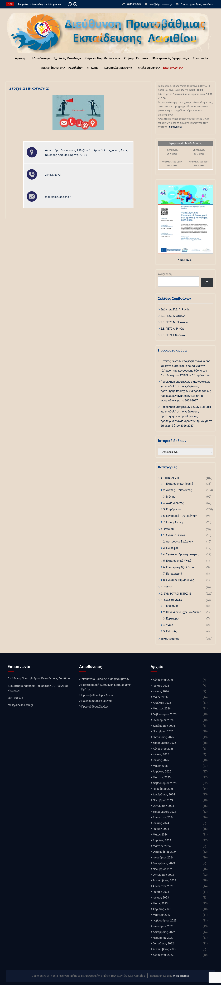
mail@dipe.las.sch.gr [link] (20, 705)
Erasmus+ (199, 58)
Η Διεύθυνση (39, 58)
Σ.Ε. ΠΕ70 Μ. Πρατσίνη (175, 322)
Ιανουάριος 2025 (163, 788)
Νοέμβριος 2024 (163, 800)
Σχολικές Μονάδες (66, 58)
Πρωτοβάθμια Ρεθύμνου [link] (96, 701)
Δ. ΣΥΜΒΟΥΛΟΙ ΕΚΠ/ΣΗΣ (176, 593)
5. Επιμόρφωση (172, 509)
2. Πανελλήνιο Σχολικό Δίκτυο (182, 612)
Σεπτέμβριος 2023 (164, 880)
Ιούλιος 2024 (161, 823)
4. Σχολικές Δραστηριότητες (181, 554)
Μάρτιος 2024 (162, 846)
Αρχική (20, 58)
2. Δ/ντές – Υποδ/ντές (177, 490)
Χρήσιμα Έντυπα (135, 58)
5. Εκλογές (170, 631)
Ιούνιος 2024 (161, 828)
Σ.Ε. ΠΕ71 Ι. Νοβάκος (173, 335)
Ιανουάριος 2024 (163, 857)
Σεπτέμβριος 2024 (164, 811)
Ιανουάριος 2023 (163, 926)
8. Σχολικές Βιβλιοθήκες (178, 580)
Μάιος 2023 (160, 903)
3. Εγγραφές (171, 548)
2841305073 (134, 4)
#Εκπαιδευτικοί (51, 67)
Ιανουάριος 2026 (163, 720)
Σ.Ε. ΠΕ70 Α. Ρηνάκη (173, 328)
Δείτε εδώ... (185, 260)
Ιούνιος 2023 (161, 897)
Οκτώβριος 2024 (163, 806)
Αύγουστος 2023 (163, 886)
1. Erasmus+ (170, 605)
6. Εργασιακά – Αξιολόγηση (180, 515)
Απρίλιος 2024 (162, 840)
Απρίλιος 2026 (162, 702)
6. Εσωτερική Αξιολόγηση (179, 567)
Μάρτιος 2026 (162, 708)
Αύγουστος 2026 (163, 679)
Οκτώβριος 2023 (163, 874)
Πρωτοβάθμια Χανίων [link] (94, 706)
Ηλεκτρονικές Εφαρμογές (169, 58)
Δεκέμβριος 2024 (164, 794)
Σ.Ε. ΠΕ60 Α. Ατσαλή (173, 316)
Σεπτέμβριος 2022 (164, 949)
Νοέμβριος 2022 (163, 937)
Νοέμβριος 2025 (163, 731)
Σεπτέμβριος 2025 (164, 742)
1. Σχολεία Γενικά (174, 535)
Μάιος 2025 (160, 765)
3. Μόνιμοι (169, 496)
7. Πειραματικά (172, 573)
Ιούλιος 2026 (161, 685)
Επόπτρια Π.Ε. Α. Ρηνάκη (176, 309)
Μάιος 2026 (160, 697)
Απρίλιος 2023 (162, 909)
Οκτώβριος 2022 (163, 943)
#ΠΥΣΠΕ (92, 67)
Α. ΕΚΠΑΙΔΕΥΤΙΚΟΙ (172, 478)
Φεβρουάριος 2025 (164, 783)
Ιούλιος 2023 (161, 891)
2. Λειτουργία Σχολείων (178, 541)
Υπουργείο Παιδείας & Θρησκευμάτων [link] (105, 679)
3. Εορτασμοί (171, 618)
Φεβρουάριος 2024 (164, 851)
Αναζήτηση (165, 274)
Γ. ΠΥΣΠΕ (166, 587)
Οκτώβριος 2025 (163, 737)
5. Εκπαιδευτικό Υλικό (177, 560)
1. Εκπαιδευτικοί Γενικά (178, 483)
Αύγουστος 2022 (163, 955)
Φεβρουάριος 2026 (164, 714)
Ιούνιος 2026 (161, 691)
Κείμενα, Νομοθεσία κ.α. (101, 58)
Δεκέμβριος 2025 (164, 725)
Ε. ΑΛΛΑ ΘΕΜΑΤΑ (171, 600)
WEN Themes (181, 975)
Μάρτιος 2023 (162, 914)
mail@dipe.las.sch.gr (161, 4)
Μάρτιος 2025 (162, 777)
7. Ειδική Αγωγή (173, 522)
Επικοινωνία (171, 67)
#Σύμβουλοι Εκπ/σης (118, 67)
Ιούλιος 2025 (161, 754)
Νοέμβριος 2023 (163, 869)
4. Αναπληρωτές (173, 503)
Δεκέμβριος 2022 (164, 932)
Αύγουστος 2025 (163, 748)
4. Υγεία (168, 625)
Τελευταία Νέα (170, 638)
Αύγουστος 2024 (163, 817)
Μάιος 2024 (160, 834)
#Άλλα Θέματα (147, 67)
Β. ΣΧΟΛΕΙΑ (168, 529)
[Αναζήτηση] (207, 282)
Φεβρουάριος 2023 (164, 920)
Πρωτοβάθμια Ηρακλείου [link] (97, 695)
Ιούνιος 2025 (161, 760)
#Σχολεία (74, 67)
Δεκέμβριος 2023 (164, 863)
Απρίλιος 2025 (162, 771)
